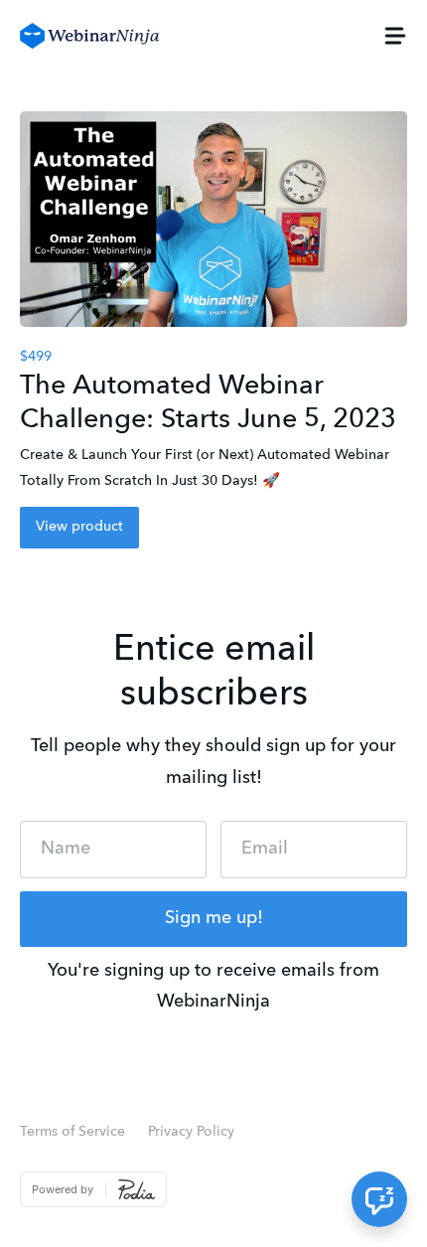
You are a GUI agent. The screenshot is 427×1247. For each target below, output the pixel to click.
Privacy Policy (191, 1132)
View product (79, 527)
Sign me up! (214, 918)
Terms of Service (72, 1132)
